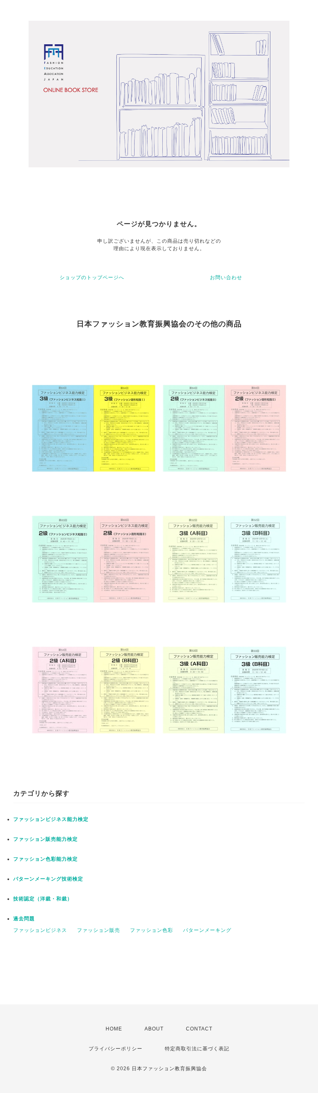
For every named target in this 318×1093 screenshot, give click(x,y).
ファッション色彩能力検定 (45, 859)
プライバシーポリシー (115, 1049)
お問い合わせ (226, 277)
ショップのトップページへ (92, 277)
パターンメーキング (207, 930)
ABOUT (154, 1029)
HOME (114, 1029)
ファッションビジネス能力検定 (51, 819)
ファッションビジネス (40, 930)
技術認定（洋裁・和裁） (42, 899)
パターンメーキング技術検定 (48, 879)
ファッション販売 (98, 930)
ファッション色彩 (151, 930)
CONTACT (199, 1029)
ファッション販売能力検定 (45, 839)
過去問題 (24, 919)
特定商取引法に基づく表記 (197, 1049)
